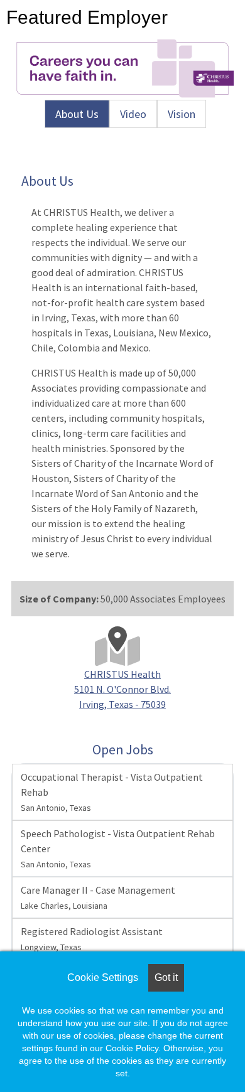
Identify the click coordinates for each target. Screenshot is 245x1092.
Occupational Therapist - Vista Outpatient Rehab (112, 792)
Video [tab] (133, 114)
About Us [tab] (77, 114)
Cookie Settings (102, 977)
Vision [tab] (181, 114)
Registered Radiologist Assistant (92, 939)
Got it (166, 977)
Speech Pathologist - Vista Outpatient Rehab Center (118, 848)
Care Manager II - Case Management (98, 897)
